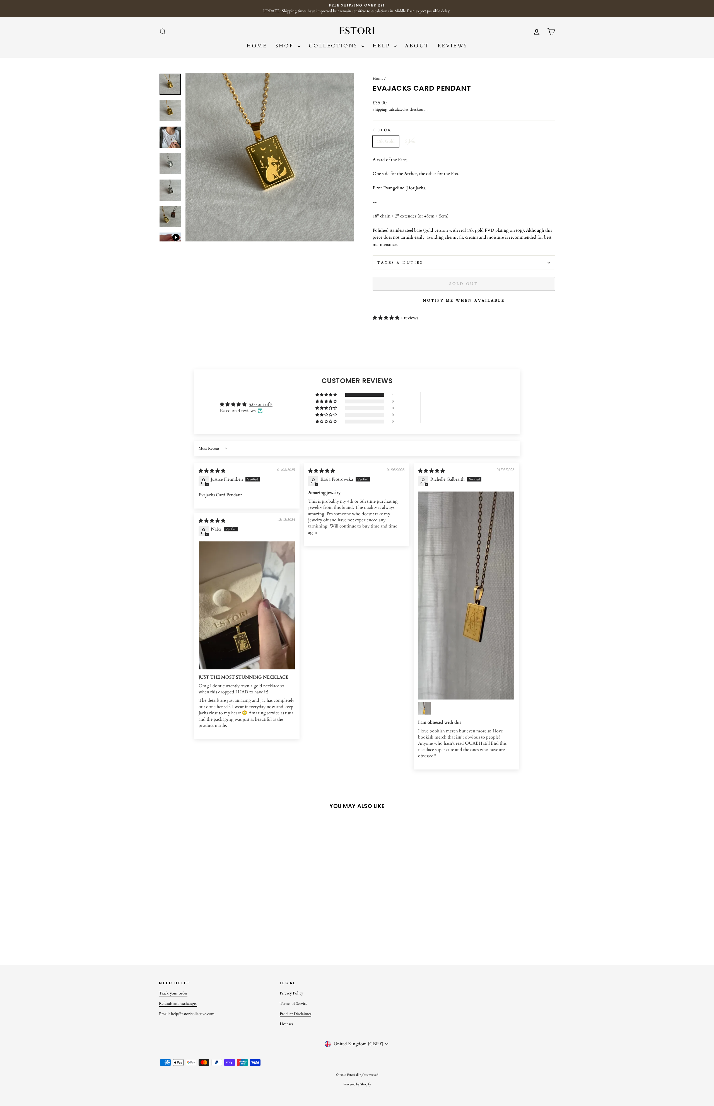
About (417, 45)
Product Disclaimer (295, 1014)
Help (382, 45)
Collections (334, 45)
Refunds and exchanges (178, 1003)
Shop (286, 45)
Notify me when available (464, 300)
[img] (212, 471)
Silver (410, 141)
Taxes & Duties (400, 262)
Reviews (452, 45)
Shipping (380, 109)
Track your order (173, 993)
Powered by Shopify (357, 1084)
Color (382, 130)
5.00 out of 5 (260, 404)
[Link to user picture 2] (424, 708)
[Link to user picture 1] (466, 595)
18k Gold (386, 141)
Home (257, 45)
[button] (387, 318)
